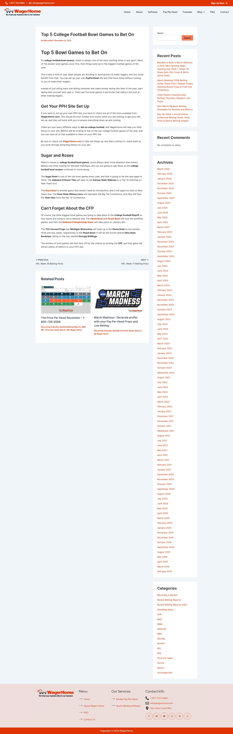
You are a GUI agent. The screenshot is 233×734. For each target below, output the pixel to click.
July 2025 (162, 207)
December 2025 (165, 183)
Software (153, 12)
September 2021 (165, 430)
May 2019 (162, 557)
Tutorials (187, 12)
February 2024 (164, 290)
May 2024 (162, 275)
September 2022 (165, 372)
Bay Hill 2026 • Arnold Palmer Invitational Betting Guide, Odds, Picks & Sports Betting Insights (173, 117)
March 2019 (163, 566)
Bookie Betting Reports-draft (172, 604)
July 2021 (162, 440)
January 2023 (164, 353)
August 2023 (163, 319)
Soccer (160, 663)
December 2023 (165, 300)
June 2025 (162, 212)
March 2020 (163, 518)
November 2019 (165, 537)
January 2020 (164, 527)
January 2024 (164, 295)
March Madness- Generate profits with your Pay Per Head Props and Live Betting (116, 321)
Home (127, 12)
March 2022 (163, 401)
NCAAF (161, 643)
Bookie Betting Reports (70, 327)
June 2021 (162, 445)
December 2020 (165, 474)
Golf (159, 614)
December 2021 (165, 416)
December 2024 (165, 241)
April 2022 (162, 396)
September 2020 (165, 489)
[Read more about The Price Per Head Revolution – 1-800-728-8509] (66, 298)
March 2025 (163, 227)
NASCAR (161, 629)
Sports (63, 330)
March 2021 (163, 460)
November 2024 (165, 246)
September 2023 (165, 314)
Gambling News (165, 609)
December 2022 (165, 358)
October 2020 (164, 484)
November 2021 (165, 421)
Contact (224, 12)
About (139, 12)
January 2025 (164, 236)
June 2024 (162, 270)
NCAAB (116, 330)
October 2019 (164, 542)
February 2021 (164, 464)
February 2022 (164, 406)
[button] (201, 12)
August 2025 (163, 203)
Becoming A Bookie (50, 327)
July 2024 (162, 266)
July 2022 (162, 382)
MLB (159, 619)
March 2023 (163, 343)
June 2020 (162, 503)
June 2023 (162, 329)
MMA (159, 624)
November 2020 (165, 479)
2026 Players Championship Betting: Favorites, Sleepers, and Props (173, 98)
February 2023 (164, 348)
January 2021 (164, 469)
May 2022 (162, 392)
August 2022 (163, 377)
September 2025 (165, 198)
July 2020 (162, 498)
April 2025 (162, 222)
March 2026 (163, 169)
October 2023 (164, 309)
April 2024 (162, 280)
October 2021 (164, 426)
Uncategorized (164, 672)
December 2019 (165, 532)
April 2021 (162, 455)
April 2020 (162, 513)
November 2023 (165, 304)
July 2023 (162, 324)
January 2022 (164, 411)
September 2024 (165, 256)
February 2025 (164, 232)
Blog (199, 12)
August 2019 (163, 552)
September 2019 (165, 547)
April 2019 (162, 561)
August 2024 (163, 261)
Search (160, 33)
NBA (84, 327)
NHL (159, 653)
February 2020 (164, 523)
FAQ (212, 12)
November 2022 (165, 363)
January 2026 (164, 178)
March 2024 (163, 285)
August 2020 (163, 493)
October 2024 (164, 251)
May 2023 (162, 333)
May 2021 (162, 450)
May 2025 (162, 217)
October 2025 (164, 193)
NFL (42, 330)
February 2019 (164, 571)
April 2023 (162, 338)
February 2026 (164, 173)
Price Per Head (52, 330)
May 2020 (162, 508)
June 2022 (162, 387)
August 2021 (163, 435)
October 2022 (164, 367)
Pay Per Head (170, 12)
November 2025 (165, 188)
